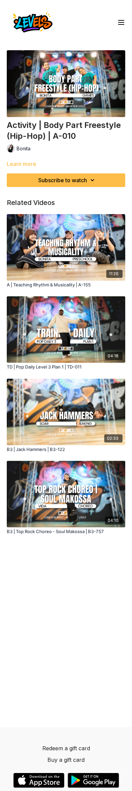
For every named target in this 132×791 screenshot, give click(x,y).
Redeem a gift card (66, 748)
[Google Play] (93, 780)
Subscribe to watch (62, 180)
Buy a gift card (66, 759)
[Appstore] (39, 780)
